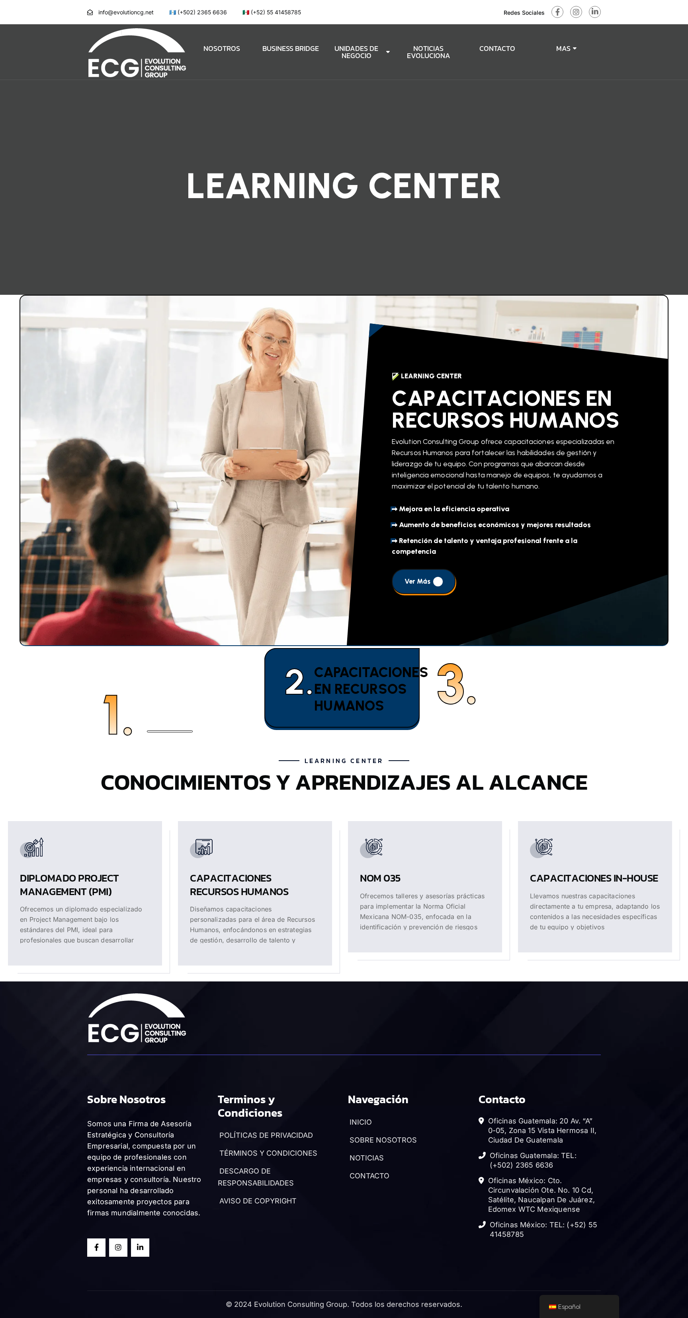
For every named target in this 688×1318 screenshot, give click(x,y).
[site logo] (137, 51)
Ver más (645, 549)
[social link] (557, 12)
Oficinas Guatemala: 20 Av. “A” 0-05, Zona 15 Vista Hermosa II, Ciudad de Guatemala (542, 1130)
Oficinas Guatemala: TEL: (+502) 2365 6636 (533, 1160)
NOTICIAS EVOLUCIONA (428, 52)
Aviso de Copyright (257, 1201)
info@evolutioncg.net (126, 12)
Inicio (360, 1122)
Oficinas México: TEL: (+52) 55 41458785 (543, 1229)
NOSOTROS (221, 48)
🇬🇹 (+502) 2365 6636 (198, 12)
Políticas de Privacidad (265, 1135)
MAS (563, 48)
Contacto (368, 1176)
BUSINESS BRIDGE (290, 48)
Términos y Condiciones (267, 1153)
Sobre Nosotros (382, 1140)
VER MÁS (163, 946)
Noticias (366, 1158)
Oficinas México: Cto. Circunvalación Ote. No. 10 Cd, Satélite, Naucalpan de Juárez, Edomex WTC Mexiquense (541, 1194)
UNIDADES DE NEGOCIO (356, 52)
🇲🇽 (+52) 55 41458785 (271, 12)
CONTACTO (497, 48)
